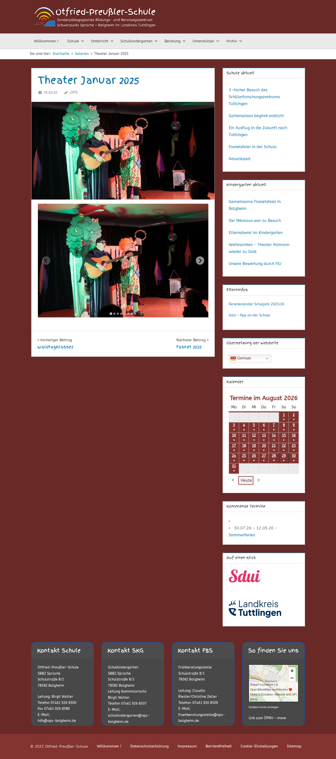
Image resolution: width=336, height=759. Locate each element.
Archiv (231, 41)
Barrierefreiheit (219, 746)
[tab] (111, 313)
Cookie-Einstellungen (259, 746)
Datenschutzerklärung (149, 746)
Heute (246, 480)
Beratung (173, 41)
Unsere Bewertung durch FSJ (255, 263)
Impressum (187, 746)
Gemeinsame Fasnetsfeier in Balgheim (255, 205)
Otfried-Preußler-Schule (58, 667)
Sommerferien (242, 535)
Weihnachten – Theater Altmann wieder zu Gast (259, 248)
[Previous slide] (46, 260)
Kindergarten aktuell (246, 184)
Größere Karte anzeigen (264, 707)
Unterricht (99, 41)
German (243, 358)
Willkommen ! (46, 41)
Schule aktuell (240, 73)
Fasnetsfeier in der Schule (252, 146)
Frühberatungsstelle (195, 667)
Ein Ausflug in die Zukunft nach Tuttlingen (258, 131)
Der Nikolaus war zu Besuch (255, 220)
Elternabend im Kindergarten (256, 232)
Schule (73, 41)
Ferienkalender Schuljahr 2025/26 (256, 304)
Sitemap (294, 746)
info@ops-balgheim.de (57, 721)
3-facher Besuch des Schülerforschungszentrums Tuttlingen (254, 97)
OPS (74, 92)
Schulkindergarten (137, 41)
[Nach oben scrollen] (324, 747)
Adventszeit (239, 158)
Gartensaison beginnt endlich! (256, 115)
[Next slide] (200, 260)
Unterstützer (203, 41)
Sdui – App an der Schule (249, 315)
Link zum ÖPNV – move (267, 718)
